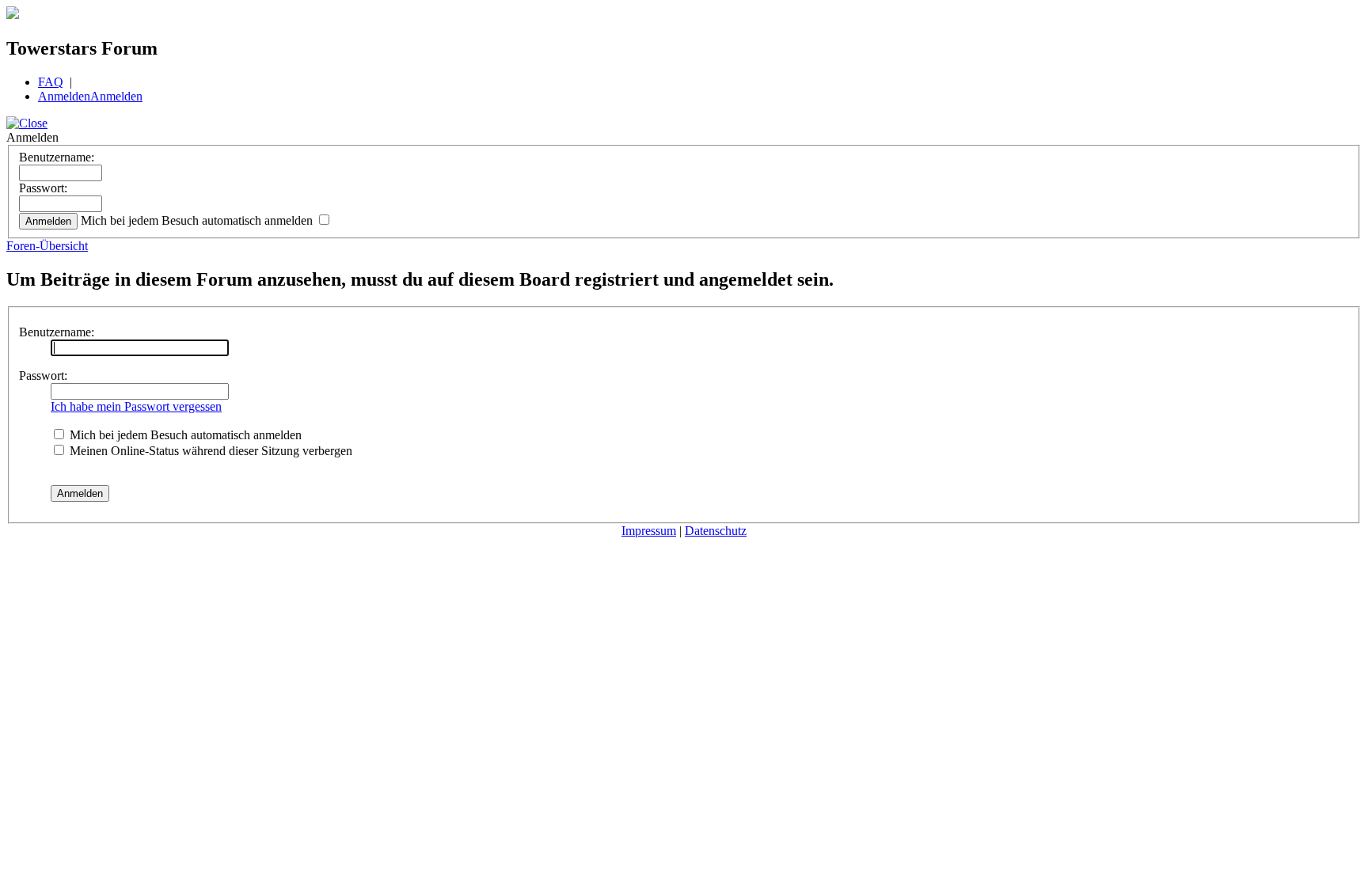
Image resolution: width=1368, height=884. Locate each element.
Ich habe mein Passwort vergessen (136, 406)
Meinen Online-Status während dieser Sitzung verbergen (209, 450)
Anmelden (64, 96)
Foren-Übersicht (47, 245)
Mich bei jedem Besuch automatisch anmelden (198, 220)
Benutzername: (56, 157)
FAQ (50, 82)
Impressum (648, 530)
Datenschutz (716, 530)
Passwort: (43, 188)
